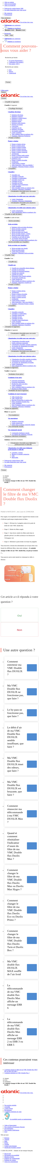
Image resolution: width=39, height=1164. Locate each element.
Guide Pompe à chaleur (18, 163)
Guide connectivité (17, 423)
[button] (11, 102)
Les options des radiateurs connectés (22, 434)
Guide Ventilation (17, 385)
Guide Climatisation (17, 199)
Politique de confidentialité (12, 1158)
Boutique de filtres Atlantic (19, 388)
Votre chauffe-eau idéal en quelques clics (23, 281)
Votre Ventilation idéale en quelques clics (23, 405)
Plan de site (7, 1153)
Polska (6, 1142)
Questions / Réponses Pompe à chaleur (23, 166)
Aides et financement (10, 1125)
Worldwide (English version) (12, 1147)
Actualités (7, 1107)
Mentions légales (9, 1157)
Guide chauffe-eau (17, 279)
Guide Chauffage (16, 132)
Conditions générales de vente (12, 1111)
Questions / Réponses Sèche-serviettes (22, 253)
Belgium (6, 1138)
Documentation (8, 1128)
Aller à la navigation (10, 4)
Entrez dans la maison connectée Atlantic (23, 424)
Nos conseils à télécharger (11, 1130)
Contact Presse (8, 1108)
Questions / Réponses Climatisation (22, 201)
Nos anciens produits (10, 1105)
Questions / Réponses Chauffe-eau (21, 282)
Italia (5, 1141)
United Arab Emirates (10, 1146)
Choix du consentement (11, 1161)
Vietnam (6, 1139)
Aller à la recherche (10, 5)
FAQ (5, 1132)
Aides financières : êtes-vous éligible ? (22, 165)
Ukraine (6, 1144)
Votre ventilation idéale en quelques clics (23, 387)
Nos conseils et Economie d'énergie (14, 1127)
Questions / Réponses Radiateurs (21, 136)
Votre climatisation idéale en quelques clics (24, 212)
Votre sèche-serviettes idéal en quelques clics (24, 240)
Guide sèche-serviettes (18, 251)
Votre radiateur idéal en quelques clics (22, 134)
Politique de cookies (10, 1160)
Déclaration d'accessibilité (11, 1155)
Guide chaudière (16, 186)
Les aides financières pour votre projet (15, 10)
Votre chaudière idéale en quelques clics (23, 188)
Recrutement (8, 1110)
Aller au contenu (9, 2)
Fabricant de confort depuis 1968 (13, 8)
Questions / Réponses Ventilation (21, 406)
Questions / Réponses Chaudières (21, 189)
